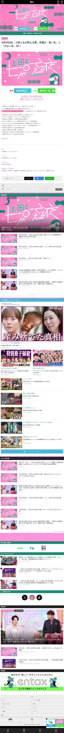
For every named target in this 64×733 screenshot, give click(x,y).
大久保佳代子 (26, 189)
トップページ (11, 721)
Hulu (44, 90)
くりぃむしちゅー (16, 189)
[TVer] (22, 28)
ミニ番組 (3, 711)
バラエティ (8, 186)
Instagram (32, 597)
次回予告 (5, 38)
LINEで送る (49, 178)
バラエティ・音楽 (5, 703)
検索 (32, 721)
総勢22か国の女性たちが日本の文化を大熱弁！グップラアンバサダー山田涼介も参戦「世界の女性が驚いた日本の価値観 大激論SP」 (40, 487)
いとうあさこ (35, 189)
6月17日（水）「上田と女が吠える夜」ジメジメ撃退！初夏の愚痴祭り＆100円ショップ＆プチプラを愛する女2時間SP (41, 463)
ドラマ (2, 700)
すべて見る (31, 294)
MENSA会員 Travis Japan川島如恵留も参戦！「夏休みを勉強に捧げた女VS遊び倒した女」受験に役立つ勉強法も (41, 522)
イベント (35, 711)
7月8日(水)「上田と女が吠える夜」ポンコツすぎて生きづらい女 (40, 510)
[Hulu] (42, 28)
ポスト (30, 178)
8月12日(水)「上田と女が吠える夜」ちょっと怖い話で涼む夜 (40, 498)
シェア (40, 178)
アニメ (34, 707)
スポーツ (3, 707)
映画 (34, 703)
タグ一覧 (59, 189)
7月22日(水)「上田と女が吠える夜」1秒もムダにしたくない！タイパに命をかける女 (40, 475)
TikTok (39, 597)
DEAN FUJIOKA (45, 189)
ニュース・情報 (36, 700)
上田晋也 (8, 189)
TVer (20, 90)
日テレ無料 (43, 548)
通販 (2, 715)
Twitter (25, 597)
